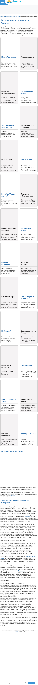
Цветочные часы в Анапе (27, 312)
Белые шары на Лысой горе (28, 278)
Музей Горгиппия (6, 38)
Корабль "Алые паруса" (8, 175)
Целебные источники (7, 243)
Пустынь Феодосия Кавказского (6, 415)
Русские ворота (24, 38)
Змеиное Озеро (5, 278)
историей (27, 516)
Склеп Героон (24, 346)
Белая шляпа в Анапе (26, 72)
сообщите (15, 631)
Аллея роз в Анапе (25, 415)
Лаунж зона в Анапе (26, 380)
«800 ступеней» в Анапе (8, 380)
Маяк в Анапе (24, 141)
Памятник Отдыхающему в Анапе (9, 73)
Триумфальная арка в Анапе (9, 106)
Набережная (4, 141)
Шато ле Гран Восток (26, 243)
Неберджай (4, 312)
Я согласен (31, 683)
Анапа (13, 495)
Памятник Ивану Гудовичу (28, 106)
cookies (13, 683)
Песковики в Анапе (26, 209)
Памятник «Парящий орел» (28, 175)
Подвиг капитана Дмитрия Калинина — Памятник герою (9, 211)
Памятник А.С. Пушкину (8, 346)
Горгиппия (21, 571)
